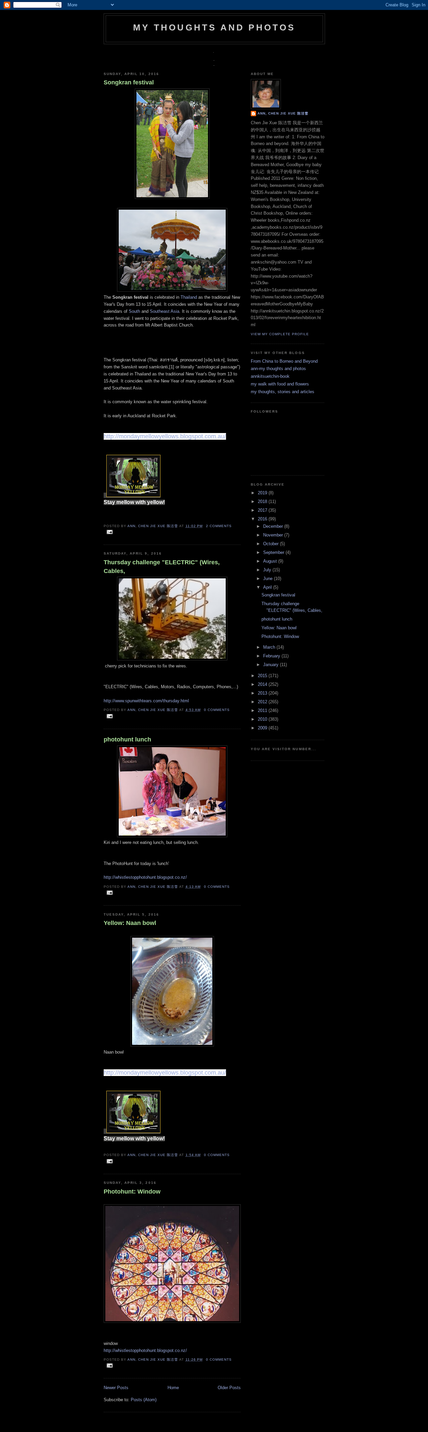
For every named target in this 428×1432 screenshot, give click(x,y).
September (274, 552)
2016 (263, 518)
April (268, 587)
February (272, 655)
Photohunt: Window (132, 1191)
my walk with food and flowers (280, 383)
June (268, 578)
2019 (263, 492)
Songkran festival (129, 82)
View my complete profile (280, 334)
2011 (263, 710)
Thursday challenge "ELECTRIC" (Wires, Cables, (162, 566)
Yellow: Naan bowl (130, 923)
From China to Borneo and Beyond (284, 361)
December (273, 526)
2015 (263, 675)
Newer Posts (116, 1387)
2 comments (219, 526)
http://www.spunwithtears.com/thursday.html (146, 700)
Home (173, 1387)
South (134, 311)
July (268, 569)
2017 (263, 510)
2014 (263, 684)
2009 (263, 727)
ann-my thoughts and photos (278, 368)
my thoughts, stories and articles (282, 391)
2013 (263, 693)
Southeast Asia (164, 311)
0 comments (217, 710)
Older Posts (229, 1387)
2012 (263, 701)
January (271, 664)
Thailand (189, 297)
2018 (263, 501)
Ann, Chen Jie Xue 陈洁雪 (153, 526)
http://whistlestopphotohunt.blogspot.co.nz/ (145, 877)
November (273, 535)
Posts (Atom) (143, 1399)
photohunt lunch (127, 739)
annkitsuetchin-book (270, 376)
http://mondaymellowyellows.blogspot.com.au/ (165, 436)
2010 (263, 719)
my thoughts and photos (214, 27)
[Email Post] (109, 531)
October (271, 543)
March (270, 647)
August (270, 561)
